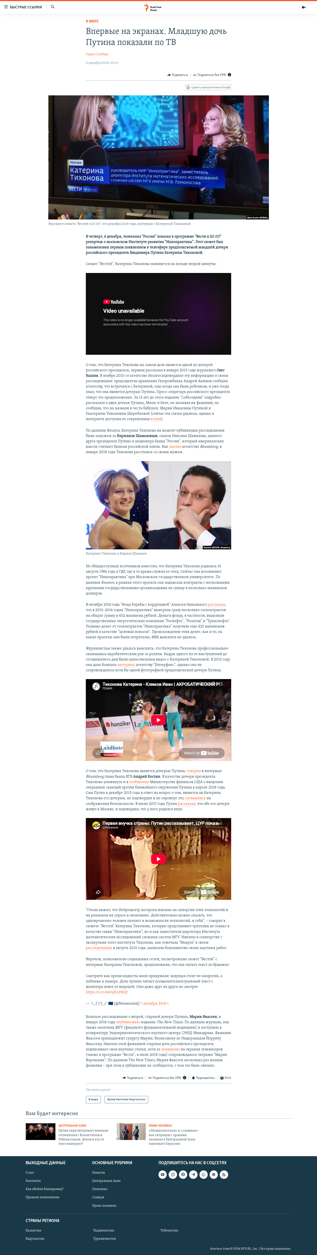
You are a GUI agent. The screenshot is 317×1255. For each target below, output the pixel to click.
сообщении (139, 782)
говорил (194, 771)
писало (175, 447)
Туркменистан (104, 1239)
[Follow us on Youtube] (162, 1174)
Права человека (160, 1125)
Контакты (33, 1181)
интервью (126, 665)
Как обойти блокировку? (44, 1189)
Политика (99, 1189)
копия (156, 419)
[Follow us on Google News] (214, 1174)
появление (170, 1050)
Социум (98, 1197)
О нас (30, 1173)
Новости (98, 1173)
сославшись (195, 798)
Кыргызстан (35, 1239)
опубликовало (128, 1022)
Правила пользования (42, 1197)
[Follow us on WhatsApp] (203, 1174)
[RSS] (224, 1174)
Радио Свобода (97, 54)
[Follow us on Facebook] (183, 1174)
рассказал (216, 605)
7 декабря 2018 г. (155, 1004)
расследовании (99, 948)
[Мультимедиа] (303, 7)
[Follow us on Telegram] (193, 1174)
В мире (92, 22)
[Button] (177, 75)
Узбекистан (169, 1230)
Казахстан (33, 1230)
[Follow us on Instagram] (173, 1174)
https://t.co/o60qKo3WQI (107, 992)
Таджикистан (103, 1230)
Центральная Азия (72, 1125)
